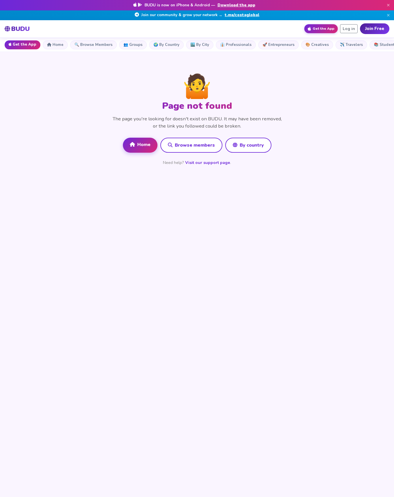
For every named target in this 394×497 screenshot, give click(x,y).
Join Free (374, 28)
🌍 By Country (166, 44)
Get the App (24, 44)
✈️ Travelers (351, 44)
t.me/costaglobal (242, 15)
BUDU (20, 28)
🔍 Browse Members (93, 44)
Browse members (194, 145)
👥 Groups (132, 44)
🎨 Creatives (317, 44)
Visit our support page (207, 162)
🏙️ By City (199, 44)
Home (57, 44)
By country (251, 145)
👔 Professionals (236, 44)
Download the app (236, 5)
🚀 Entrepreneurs (278, 44)
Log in (349, 28)
